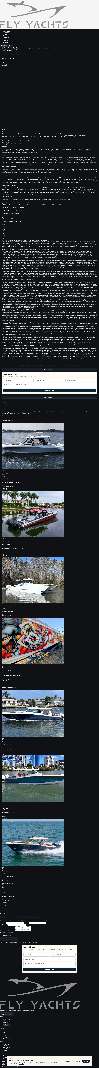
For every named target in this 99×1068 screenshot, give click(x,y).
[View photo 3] (49, 134)
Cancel (14, 938)
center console (36, 149)
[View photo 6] (33, 136)
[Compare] (3, 474)
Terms (5, 1063)
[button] (49, 99)
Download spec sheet (50, 397)
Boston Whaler (6, 1034)
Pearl (42, 150)
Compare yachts (7, 1024)
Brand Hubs (6, 1050)
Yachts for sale (5, 47)
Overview (4, 140)
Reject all (77, 1061)
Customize (68, 1061)
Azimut (5, 1032)
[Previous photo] (2, 129)
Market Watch (6, 32)
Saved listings (6, 1022)
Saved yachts (6, 40)
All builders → (6, 1038)
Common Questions (28, 140)
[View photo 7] (54, 136)
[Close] (0, 912)
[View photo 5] (12, 136)
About (4, 1055)
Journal (75, 17)
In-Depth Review (11, 140)
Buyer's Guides (7, 1045)
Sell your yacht (7, 1021)
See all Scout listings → (7, 905)
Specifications (19, 140)
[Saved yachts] (83, 14)
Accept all (86, 1061)
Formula (5, 1037)
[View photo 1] (10, 134)
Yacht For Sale (6, 31)
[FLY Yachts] (34, 14)
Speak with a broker (5, 45)
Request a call (49, 390)
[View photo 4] (70, 134)
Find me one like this (48, 369)
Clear (3, 1066)
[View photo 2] (28, 134)
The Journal (6, 1044)
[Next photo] (4, 129)
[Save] (2, 474)
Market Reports (7, 1047)
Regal (4, 1035)
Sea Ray (5, 1031)
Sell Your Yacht (7, 37)
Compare (5, 42)
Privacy (2, 1063)
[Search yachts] (86, 14)
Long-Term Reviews (8, 1048)
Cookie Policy (22, 1064)
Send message (4, 938)
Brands (74, 15)
